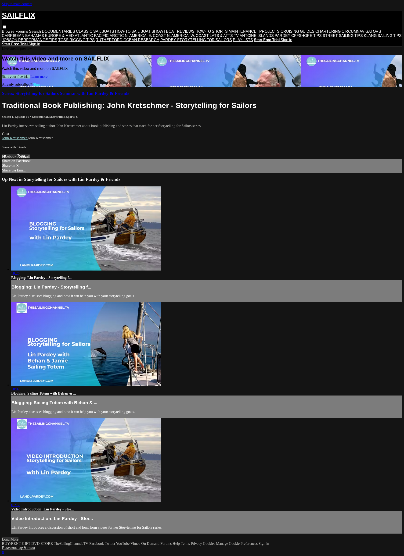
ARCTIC (117, 36)
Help (177, 543)
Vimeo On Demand (144, 543)
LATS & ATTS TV (224, 36)
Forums (22, 31)
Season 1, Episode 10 (16, 116)
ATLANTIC (84, 36)
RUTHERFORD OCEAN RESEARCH (127, 40)
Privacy (197, 543)
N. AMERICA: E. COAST (145, 36)
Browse (8, 31)
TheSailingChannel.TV (71, 543)
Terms (186, 543)
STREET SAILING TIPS (343, 36)
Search (35, 31)
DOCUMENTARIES (58, 31)
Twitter (110, 543)
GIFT (26, 543)
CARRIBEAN (13, 36)
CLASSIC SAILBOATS (95, 31)
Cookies (209, 543)
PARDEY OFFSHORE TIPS (298, 36)
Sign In (34, 44)
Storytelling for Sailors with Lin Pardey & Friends (72, 179)
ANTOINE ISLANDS (257, 36)
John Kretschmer (15, 138)
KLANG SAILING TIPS (383, 36)
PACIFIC (101, 36)
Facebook (9, 156)
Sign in (286, 40)
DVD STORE (42, 543)
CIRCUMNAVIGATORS (361, 31)
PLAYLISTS (243, 40)
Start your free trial (16, 76)
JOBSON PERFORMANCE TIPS (29, 40)
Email (25, 156)
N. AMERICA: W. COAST (188, 36)
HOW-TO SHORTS (211, 31)
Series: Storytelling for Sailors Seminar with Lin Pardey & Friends (65, 93)
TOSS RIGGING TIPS (76, 40)
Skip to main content (17, 4)
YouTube (123, 543)
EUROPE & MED (59, 36)
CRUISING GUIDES (297, 31)
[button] (4, 27)
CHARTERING (328, 31)
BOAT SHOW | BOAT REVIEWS (168, 31)
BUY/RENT (11, 543)
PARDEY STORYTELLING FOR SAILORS (196, 40)
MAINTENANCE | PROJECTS (254, 31)
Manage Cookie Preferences (237, 543)
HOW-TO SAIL (127, 31)
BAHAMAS (34, 36)
